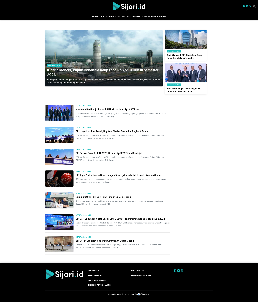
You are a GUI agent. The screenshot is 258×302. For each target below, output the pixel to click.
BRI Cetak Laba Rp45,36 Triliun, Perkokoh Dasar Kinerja (105, 240)
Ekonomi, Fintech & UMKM (154, 17)
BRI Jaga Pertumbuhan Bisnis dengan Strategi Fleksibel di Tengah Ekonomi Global (118, 175)
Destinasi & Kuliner (131, 17)
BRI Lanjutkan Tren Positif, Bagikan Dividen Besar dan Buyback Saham (112, 131)
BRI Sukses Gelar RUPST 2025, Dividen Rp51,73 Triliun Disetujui (108, 153)
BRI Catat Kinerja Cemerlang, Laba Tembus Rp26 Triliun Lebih (183, 90)
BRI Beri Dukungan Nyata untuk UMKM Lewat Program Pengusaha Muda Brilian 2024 (120, 218)
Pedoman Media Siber (141, 275)
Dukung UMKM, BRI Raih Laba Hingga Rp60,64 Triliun (104, 196)
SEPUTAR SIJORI (113, 17)
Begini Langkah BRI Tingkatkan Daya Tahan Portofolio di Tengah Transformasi (184, 58)
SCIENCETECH (98, 17)
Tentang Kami (137, 271)
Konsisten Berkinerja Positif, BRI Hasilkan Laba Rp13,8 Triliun (107, 109)
